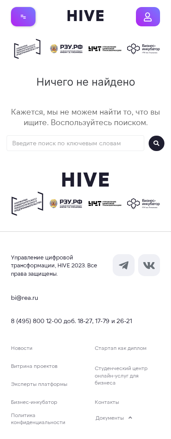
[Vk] (149, 265)
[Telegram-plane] (124, 265)
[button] (23, 16)
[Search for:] (75, 143)
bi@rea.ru (24, 297)
